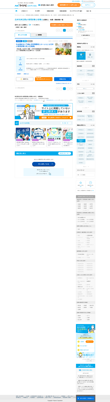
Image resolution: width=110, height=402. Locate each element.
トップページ (16, 10)
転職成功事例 (50, 10)
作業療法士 (25, 397)
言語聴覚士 (32, 397)
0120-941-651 (46, 5)
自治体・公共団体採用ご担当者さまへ (35, 396)
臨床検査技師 (40, 397)
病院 (81, 70)
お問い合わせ (70, 396)
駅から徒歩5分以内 (90, 98)
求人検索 (37, 10)
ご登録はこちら (89, 341)
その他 (90, 119)
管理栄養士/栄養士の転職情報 (32, 15)
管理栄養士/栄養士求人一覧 (46, 15)
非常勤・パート (81, 119)
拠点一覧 (88, 10)
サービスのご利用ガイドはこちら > (88, 359)
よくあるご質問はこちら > (90, 360)
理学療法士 (18, 397)
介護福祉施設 (90, 70)
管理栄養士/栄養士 (67, 397)
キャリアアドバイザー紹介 (76, 10)
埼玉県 (55, 15)
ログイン (88, 5)
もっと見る (84, 80)
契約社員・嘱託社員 (90, 116)
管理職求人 (81, 98)
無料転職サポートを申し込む (68, 5)
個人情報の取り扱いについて (52, 396)
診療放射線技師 (57, 397)
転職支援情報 (63, 10)
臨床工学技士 (48, 397)
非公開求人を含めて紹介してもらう (61, 25)
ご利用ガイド (24, 10)
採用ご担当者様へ (76, 1)
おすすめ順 (23, 35)
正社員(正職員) (81, 116)
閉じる (84, 166)
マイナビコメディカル (19, 15)
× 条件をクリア (85, 38)
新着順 (40, 35)
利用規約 (63, 396)
